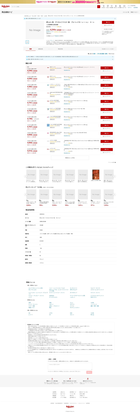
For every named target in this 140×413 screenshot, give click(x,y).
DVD (39, 15)
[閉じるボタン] (115, 18)
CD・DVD (34, 15)
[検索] (98, 6)
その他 (45, 15)
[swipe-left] (25, 176)
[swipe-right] (114, 176)
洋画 (42, 15)
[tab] (31, 49)
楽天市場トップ (27, 15)
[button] (107, 6)
